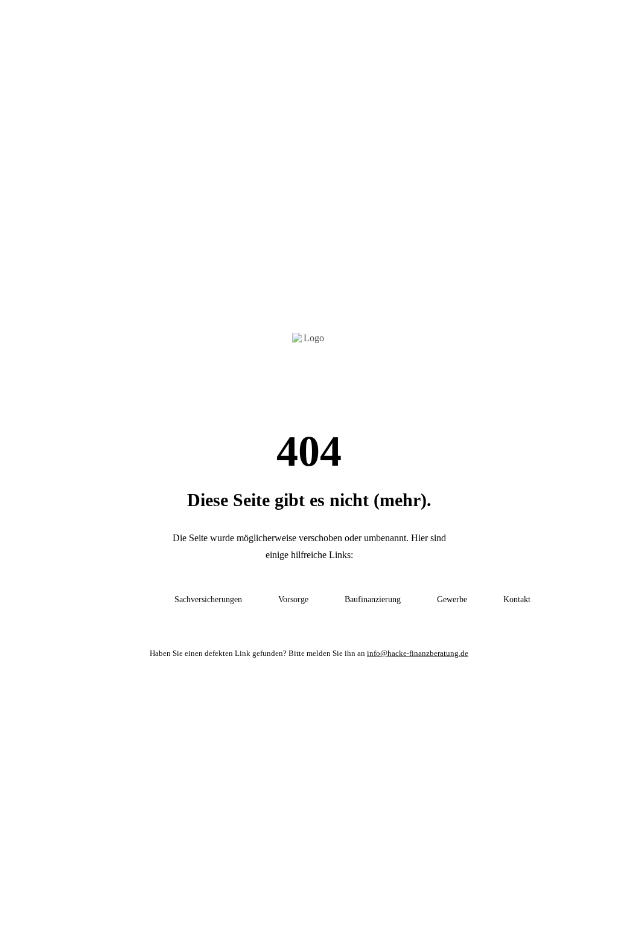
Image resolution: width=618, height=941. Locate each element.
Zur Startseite (113, 599)
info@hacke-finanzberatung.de (417, 653)
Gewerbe (452, 599)
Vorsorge (293, 599)
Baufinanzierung (373, 599)
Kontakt (516, 599)
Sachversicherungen (208, 599)
